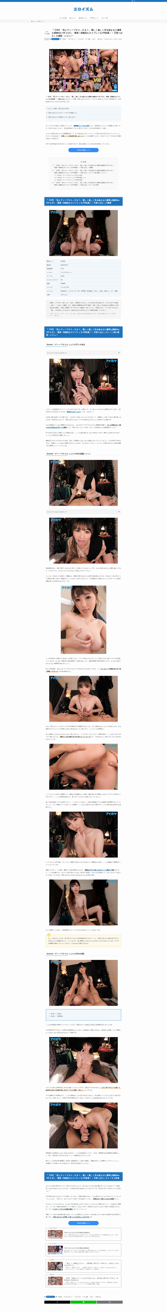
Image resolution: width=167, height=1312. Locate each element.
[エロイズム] (83, 9)
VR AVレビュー (55, 39)
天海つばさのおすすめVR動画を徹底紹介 (77, 1233)
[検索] (134, 1)
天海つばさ (100, 39)
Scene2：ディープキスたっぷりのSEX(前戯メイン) (71, 177)
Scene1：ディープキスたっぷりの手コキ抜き (69, 175)
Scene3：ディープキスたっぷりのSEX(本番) (69, 180)
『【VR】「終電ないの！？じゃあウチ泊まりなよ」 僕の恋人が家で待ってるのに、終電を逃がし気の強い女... (91, 1279)
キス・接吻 (87, 39)
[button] (57, 1302)
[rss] (132, 1)
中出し (93, 39)
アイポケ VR (80, 39)
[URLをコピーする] (110, 1302)
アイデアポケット (72, 39)
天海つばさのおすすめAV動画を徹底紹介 (77, 1248)
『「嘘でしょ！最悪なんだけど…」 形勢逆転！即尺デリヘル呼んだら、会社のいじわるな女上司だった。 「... (91, 1264)
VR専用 (64, 39)
